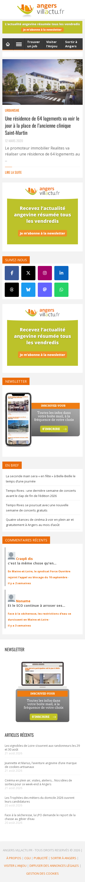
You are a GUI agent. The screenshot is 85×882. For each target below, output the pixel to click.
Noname (23, 601)
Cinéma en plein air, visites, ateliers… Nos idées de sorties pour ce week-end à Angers (38, 782)
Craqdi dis (24, 558)
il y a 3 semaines (19, 625)
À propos (13, 858)
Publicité (41, 858)
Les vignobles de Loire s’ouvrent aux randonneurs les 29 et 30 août (42, 748)
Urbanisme (12, 110)
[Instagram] (45, 273)
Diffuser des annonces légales (54, 865)
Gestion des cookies (42, 873)
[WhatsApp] (61, 290)
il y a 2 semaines (19, 583)
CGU (27, 858)
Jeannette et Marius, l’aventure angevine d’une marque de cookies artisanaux (41, 765)
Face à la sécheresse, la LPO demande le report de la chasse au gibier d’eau (40, 817)
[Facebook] (12, 273)
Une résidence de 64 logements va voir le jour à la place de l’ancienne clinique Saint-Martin (42, 125)
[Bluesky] (28, 290)
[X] (28, 273)
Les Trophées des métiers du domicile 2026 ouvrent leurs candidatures (39, 800)
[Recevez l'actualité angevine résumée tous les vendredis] (42, 27)
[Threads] (12, 290)
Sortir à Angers (63, 858)
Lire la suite (13, 172)
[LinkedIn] (61, 273)
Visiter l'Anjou (15, 865)
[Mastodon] (45, 290)
